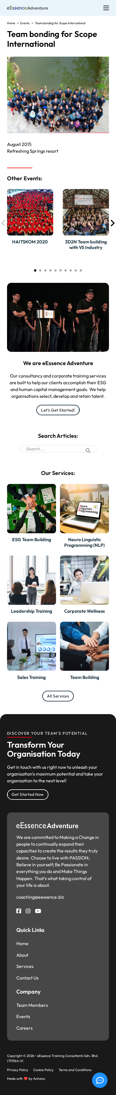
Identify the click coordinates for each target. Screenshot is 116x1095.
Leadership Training (31, 611)
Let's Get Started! (58, 410)
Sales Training (31, 677)
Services (25, 966)
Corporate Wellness (84, 611)
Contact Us (27, 978)
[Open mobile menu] (106, 8)
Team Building (84, 677)
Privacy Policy (17, 1070)
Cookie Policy (43, 1070)
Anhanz (39, 1078)
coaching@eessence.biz (40, 897)
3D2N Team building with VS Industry (86, 244)
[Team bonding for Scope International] (27, 7)
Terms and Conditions (75, 1070)
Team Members (32, 1005)
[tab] (35, 270)
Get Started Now (28, 794)
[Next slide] (112, 223)
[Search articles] (88, 450)
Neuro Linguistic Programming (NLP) (84, 542)
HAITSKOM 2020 (30, 242)
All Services (58, 696)
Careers (24, 1028)
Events (23, 1016)
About (22, 955)
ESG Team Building (31, 539)
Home (22, 943)
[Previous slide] (3, 223)
